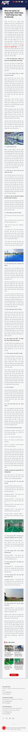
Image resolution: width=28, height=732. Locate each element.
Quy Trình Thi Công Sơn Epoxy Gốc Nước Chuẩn (18, 654)
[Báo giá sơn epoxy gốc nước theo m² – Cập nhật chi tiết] (18, 664)
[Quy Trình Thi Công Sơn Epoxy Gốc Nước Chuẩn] (18, 651)
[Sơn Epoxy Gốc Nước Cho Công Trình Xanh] (9, 664)
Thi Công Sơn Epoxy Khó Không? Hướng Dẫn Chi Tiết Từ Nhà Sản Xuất (9, 655)
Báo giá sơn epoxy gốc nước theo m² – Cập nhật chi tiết (18, 667)
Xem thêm (13, 674)
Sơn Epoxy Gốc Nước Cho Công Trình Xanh (8, 667)
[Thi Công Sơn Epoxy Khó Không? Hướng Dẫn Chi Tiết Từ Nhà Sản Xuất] (9, 651)
